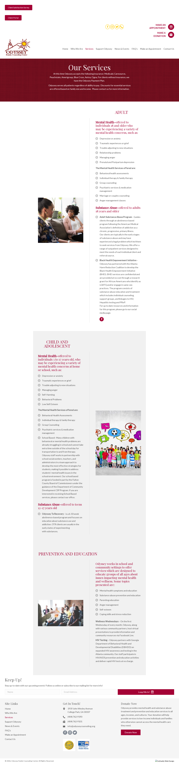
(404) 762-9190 (75, 716)
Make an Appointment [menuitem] (15, 734)
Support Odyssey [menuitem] (13, 721)
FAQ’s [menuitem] (8, 730)
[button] (146, 692)
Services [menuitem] (9, 717)
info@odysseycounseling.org (81, 726)
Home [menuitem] (8, 708)
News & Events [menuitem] (12, 726)
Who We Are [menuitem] (11, 713)
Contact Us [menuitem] (10, 739)
